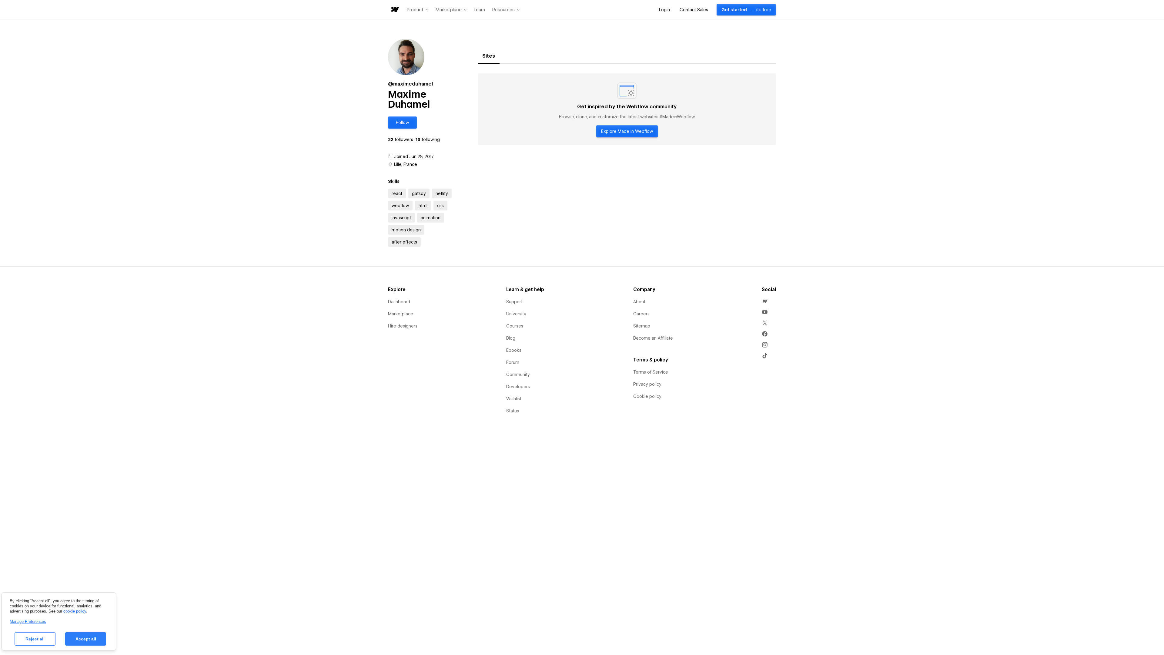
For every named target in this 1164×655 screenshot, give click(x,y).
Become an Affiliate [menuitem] (653, 338)
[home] (395, 10)
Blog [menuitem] (510, 338)
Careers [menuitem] (641, 313)
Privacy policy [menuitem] (647, 384)
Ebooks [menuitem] (513, 350)
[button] (417, 9)
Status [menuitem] (512, 410)
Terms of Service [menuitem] (650, 372)
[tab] (489, 56)
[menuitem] (765, 301)
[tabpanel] (627, 109)
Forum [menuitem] (512, 362)
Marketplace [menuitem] (400, 313)
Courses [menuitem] (514, 326)
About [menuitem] (639, 301)
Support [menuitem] (514, 301)
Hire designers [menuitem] (402, 326)
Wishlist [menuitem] (513, 398)
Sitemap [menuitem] (641, 326)
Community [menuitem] (518, 374)
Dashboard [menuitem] (399, 301)
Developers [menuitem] (518, 386)
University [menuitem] (516, 313)
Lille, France (405, 164)
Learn (479, 9)
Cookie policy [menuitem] (647, 396)
